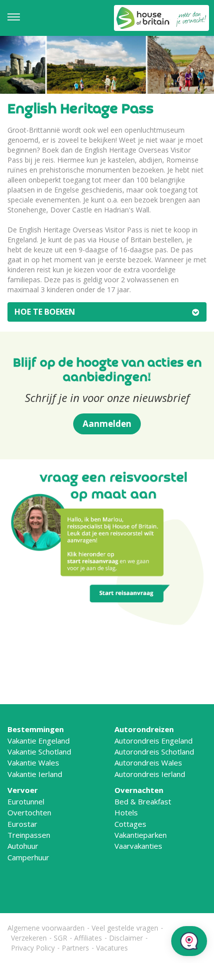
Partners (75, 948)
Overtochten (29, 812)
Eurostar (22, 824)
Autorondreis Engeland (153, 741)
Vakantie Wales (33, 763)
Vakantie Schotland (39, 752)
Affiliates (88, 938)
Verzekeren (29, 938)
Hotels (126, 812)
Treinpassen (28, 835)
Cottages (130, 824)
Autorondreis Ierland (149, 774)
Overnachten (138, 790)
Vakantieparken (140, 835)
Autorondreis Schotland (154, 752)
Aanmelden (107, 423)
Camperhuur (28, 857)
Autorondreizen (144, 729)
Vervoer (22, 790)
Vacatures (112, 948)
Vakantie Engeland (38, 741)
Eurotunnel (25, 801)
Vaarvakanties (138, 846)
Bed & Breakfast (142, 801)
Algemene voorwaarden (46, 928)
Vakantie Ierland (34, 774)
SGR (60, 938)
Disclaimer (126, 938)
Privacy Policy (33, 948)
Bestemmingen (35, 729)
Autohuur (22, 846)
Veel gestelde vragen (125, 928)
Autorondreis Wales (148, 763)
